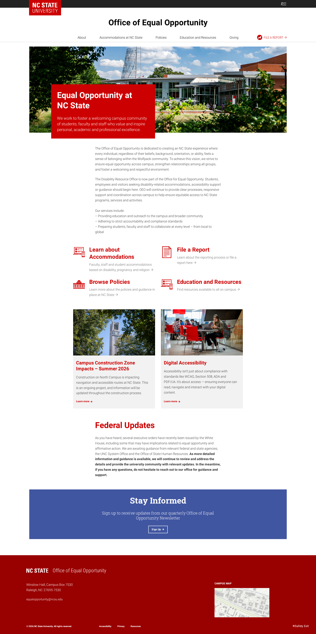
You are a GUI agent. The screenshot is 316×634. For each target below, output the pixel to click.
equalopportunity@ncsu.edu (44, 599)
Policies (161, 37)
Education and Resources (198, 37)
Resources (136, 626)
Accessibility (105, 626)
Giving (234, 37)
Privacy (121, 626)
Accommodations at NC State (120, 37)
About (82, 37)
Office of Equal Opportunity (158, 22)
